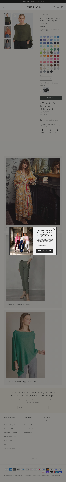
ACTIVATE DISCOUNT (44, 251)
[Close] (54, 229)
